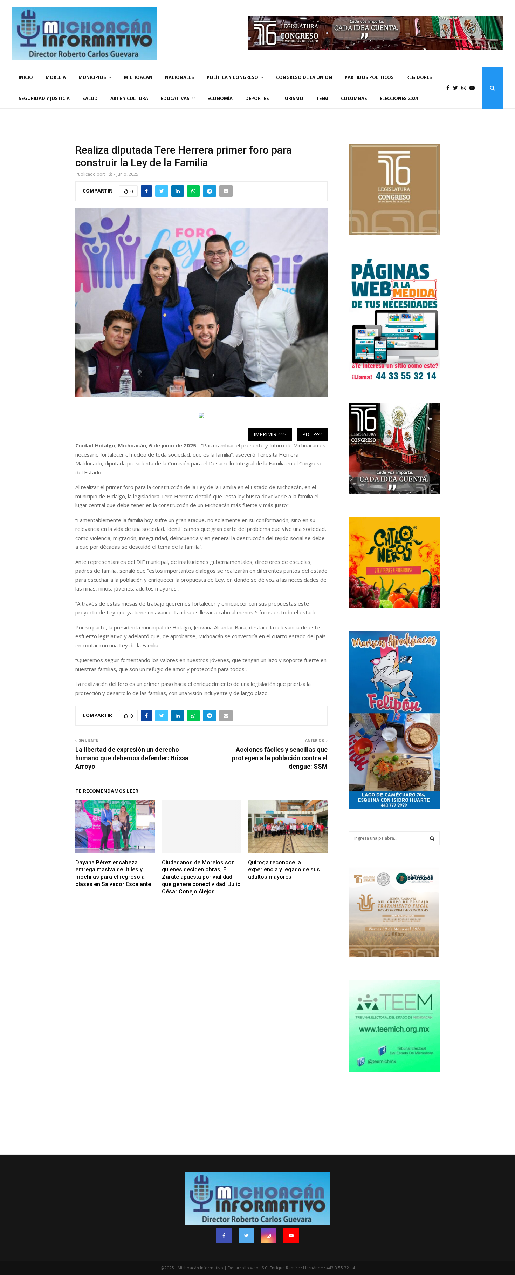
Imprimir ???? (270, 434)
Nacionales (179, 77)
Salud (90, 98)
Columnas (354, 98)
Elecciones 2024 (399, 98)
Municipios (92, 77)
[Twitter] (457, 88)
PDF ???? (312, 434)
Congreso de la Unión (304, 77)
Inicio (26, 77)
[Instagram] (465, 88)
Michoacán (138, 77)
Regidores (419, 77)
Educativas (175, 98)
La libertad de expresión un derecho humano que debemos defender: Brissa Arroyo (131, 758)
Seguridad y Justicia (44, 98)
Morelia (56, 77)
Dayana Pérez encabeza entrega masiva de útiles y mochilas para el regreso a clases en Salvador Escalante (113, 873)
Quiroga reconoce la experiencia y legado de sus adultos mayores (284, 870)
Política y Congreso (232, 77)
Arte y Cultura (129, 98)
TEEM (322, 98)
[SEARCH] (432, 838)
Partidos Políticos (369, 77)
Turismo (292, 98)
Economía (220, 98)
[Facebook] (449, 88)
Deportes (257, 98)
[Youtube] (473, 88)
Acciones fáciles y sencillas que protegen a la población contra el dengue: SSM (280, 758)
